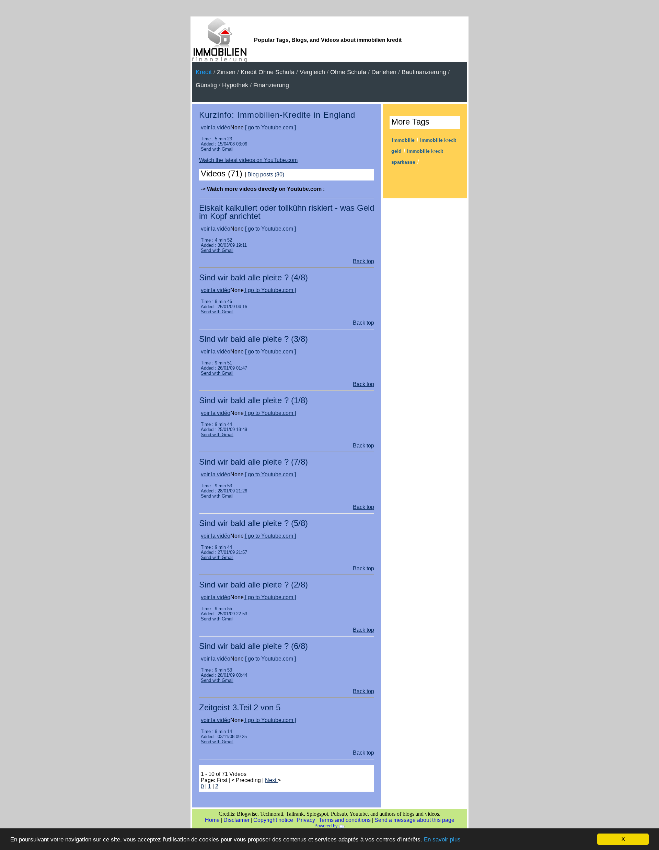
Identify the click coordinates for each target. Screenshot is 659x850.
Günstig (206, 85)
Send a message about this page (414, 820)
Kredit (204, 72)
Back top (363, 261)
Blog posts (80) (265, 174)
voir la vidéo (215, 127)
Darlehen (383, 72)
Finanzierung (271, 85)
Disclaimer (236, 820)
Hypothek (235, 85)
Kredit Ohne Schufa (267, 72)
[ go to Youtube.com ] (270, 127)
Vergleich (312, 72)
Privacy (306, 820)
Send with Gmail (217, 149)
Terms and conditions (345, 820)
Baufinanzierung (424, 72)
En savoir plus (442, 839)
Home (212, 820)
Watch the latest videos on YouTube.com (248, 160)
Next (271, 780)
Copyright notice (273, 820)
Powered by (326, 825)
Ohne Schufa (348, 72)
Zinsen (226, 72)
